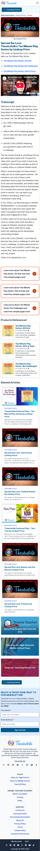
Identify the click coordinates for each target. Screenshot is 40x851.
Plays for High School (20, 777)
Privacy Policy (20, 824)
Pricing (20, 797)
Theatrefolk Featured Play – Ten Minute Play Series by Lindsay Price (19, 414)
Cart (27, 841)
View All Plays (20, 784)
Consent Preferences (20, 834)
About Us (20, 820)
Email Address (7, 720)
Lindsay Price (21, 39)
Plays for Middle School (20, 781)
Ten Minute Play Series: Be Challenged (20, 66)
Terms (20, 827)
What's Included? (20, 794)
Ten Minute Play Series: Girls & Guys (19, 71)
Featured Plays (21, 15)
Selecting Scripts (7, 15)
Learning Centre (20, 814)
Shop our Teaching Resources (20, 667)
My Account (16, 841)
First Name (6, 710)
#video (29, 15)
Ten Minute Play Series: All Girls (17, 61)
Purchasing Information (20, 817)
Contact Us (20, 810)
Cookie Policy (20, 830)
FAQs (20, 801)
